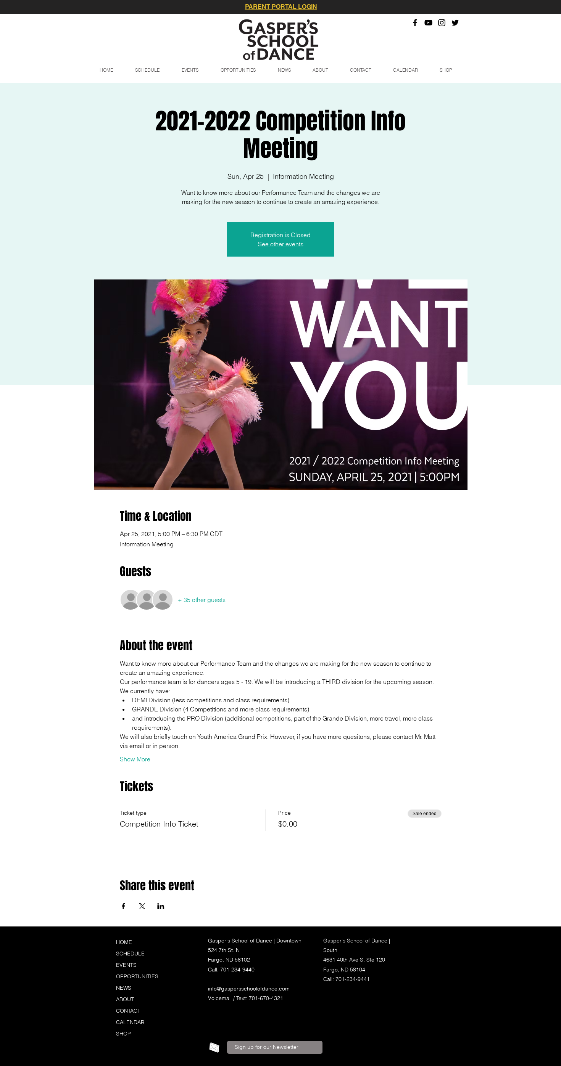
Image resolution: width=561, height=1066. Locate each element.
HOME (124, 942)
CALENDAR (130, 1022)
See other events (280, 244)
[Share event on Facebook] (123, 906)
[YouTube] (428, 22)
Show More (135, 759)
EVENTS (126, 965)
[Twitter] (455, 22)
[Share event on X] (142, 906)
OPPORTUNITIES (137, 976)
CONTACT (128, 1010)
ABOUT (125, 999)
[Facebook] (415, 22)
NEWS (123, 987)
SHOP (123, 1033)
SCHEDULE (130, 953)
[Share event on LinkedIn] (160, 906)
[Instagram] (442, 22)
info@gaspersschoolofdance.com (249, 988)
